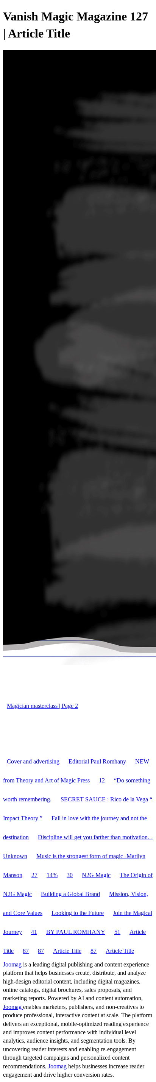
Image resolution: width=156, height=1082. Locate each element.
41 (34, 932)
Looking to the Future (77, 913)
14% (52, 875)
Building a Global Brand (70, 894)
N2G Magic (96, 875)
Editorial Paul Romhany (97, 761)
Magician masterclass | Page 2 (42, 706)
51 (117, 932)
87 (26, 951)
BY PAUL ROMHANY (75, 932)
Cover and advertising (33, 761)
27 (34, 875)
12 (102, 780)
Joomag (13, 964)
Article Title (67, 951)
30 (70, 875)
